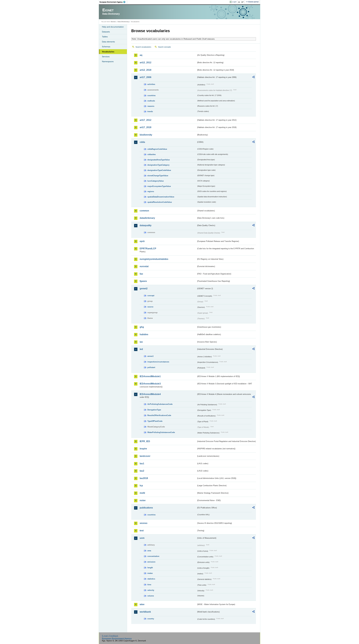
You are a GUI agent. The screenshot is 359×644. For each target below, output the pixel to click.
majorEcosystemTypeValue (159, 186)
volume (150, 596)
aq (141, 55)
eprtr (142, 241)
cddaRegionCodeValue (157, 149)
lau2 (142, 471)
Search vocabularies (143, 47)
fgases (143, 281)
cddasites (151, 154)
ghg (142, 327)
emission (151, 562)
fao (141, 274)
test (142, 530)
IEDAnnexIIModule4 (150, 394)
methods (151, 101)
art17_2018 (145, 127)
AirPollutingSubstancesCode (159, 404)
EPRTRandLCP (148, 248)
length (150, 568)
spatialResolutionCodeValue (159, 202)
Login (234, 2)
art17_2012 (145, 120)
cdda (142, 142)
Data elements (108, 42)
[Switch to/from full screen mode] (243, 2)
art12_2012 (145, 62)
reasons (150, 106)
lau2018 (144, 478)
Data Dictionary (123, 21)
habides (144, 334)
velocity (150, 590)
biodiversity (146, 135)
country (150, 619)
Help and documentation (113, 27)
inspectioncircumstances (158, 362)
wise (142, 604)
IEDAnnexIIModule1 (150, 376)
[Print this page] (239, 2)
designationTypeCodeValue (159, 170)
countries (151, 95)
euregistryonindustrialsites (154, 259)
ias (141, 342)
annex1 (150, 356)
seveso (143, 523)
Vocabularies (108, 52)
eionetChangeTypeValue (157, 176)
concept (150, 296)
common (144, 210)
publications (146, 508)
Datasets (106, 32)
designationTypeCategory (158, 165)
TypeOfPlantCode (154, 421)
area (149, 551)
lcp (141, 485)
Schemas (106, 46)
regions (150, 191)
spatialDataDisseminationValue (160, 197)
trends (150, 111)
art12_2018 (145, 70)
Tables (105, 36)
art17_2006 (145, 77)
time (149, 585)
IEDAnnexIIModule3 (150, 383)
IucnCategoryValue (155, 181)
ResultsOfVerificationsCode (159, 415)
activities (151, 84)
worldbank (145, 612)
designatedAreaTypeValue (158, 160)
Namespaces (108, 61)
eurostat (144, 266)
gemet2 (144, 288)
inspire (143, 448)
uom (142, 538)
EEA (113, 2)
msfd (142, 493)
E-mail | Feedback (110, 636)
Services (106, 56)
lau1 (142, 463)
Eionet (113, 21)
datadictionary (147, 218)
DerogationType (154, 410)
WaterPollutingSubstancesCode (161, 432)
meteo (150, 573)
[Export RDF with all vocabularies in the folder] (253, 77)
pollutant (151, 367)
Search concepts (164, 47)
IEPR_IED (145, 441)
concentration (153, 556)
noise (143, 500)
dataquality (145, 225)
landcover (145, 456)
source (150, 307)
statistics (151, 579)
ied (141, 349)
